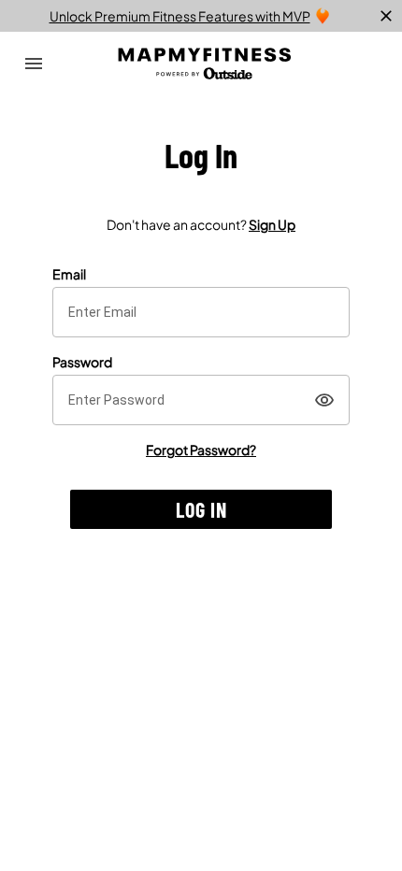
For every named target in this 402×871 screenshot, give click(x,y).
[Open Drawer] (33, 63)
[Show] (324, 400)
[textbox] (201, 312)
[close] (386, 16)
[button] (201, 509)
